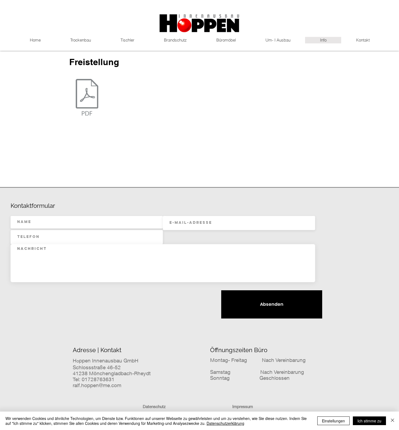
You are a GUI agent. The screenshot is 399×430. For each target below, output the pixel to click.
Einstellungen (333, 420)
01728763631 (98, 379)
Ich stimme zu (369, 420)
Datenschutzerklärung (225, 423)
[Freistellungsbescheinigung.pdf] (87, 98)
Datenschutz (154, 406)
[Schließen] (392, 421)
